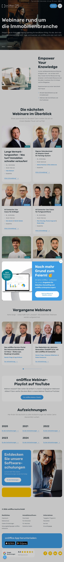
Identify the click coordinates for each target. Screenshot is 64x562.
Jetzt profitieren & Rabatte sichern (47, 294)
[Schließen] (61, 261)
